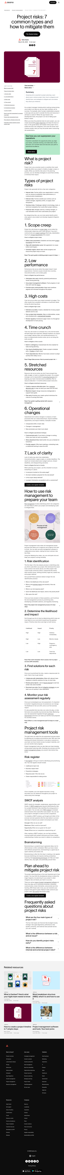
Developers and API (10, 1129)
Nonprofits (44, 1087)
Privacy (25, 1129)
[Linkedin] (29, 1161)
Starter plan (8, 1067)
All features (8, 1058)
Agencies (44, 1090)
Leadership (26, 1106)
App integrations (9, 1075)
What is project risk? (8, 88)
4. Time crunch (7, 102)
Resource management (11, 1084)
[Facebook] (34, 1161)
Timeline (32, 351)
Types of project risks (9, 91)
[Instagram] (32, 1161)
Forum (7, 1115)
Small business (45, 1056)
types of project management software (46, 882)
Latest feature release (11, 1061)
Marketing (44, 1058)
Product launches (28, 1073)
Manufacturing (45, 1084)
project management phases (33, 750)
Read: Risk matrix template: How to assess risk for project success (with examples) (41, 660)
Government (44, 1078)
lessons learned (48, 683)
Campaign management (29, 1056)
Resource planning (28, 1075)
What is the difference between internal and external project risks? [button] (40, 949)
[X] (26, 1161)
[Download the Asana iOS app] (26, 1171)
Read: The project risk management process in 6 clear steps (40, 605)
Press (25, 1121)
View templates (29, 85)
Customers (26, 1109)
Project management (10, 1081)
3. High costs (7, 99)
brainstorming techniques (40, 857)
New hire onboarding (28, 1067)
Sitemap (8, 1135)
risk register (29, 760)
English (33, 1155)
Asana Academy (9, 1109)
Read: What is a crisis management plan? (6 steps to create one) (41, 721)
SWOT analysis (35, 806)
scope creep (43, 229)
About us (26, 1104)
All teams (44, 1092)
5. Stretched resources (9, 105)
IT (42, 1064)
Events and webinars (10, 1121)
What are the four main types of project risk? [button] (39, 918)
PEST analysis (47, 810)
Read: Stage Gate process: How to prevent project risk (40, 359)
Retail (43, 1075)
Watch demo (28, 87)
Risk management (30, 504)
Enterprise (8, 1073)
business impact (37, 584)
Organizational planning (29, 1070)
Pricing (7, 1064)
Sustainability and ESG (29, 1135)
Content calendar (28, 1058)
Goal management (28, 1064)
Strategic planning (28, 1078)
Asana (38, 285)
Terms (29, 1165)
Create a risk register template (35, 484)
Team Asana (25, 39)
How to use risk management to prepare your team (13, 114)
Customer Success (10, 1126)
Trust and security (28, 1126)
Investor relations (28, 1123)
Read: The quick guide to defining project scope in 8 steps (41, 255)
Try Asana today (32, 34)
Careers (26, 1112)
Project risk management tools (11, 117)
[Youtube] (37, 1161)
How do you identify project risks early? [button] (40, 942)
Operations (44, 1061)
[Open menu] (58, 2)
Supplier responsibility (29, 1132)
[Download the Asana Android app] (37, 1171)
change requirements (37, 235)
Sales (43, 1070)
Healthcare (44, 1073)
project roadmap (40, 233)
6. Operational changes (9, 107)
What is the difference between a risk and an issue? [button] (41, 935)
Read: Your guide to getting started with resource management (38, 402)
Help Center (8, 1104)
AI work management (10, 1078)
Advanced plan (9, 1070)
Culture (25, 1118)
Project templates (10, 1123)
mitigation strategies (48, 687)
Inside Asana (27, 1115)
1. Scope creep (7, 93)
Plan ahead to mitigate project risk (12, 119)
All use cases (27, 1087)
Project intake (27, 1081)
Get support (8, 1106)
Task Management (28, 1084)
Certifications (9, 1112)
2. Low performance (8, 96)
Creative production (28, 1061)
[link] (7, 10)
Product (44, 1067)
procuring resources (49, 377)
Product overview (10, 1056)
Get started (52, 2)
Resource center (9, 1118)
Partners (8, 1132)
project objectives (40, 122)
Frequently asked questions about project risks (12, 123)
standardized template (44, 316)
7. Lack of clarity (7, 110)
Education (44, 1081)
